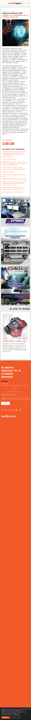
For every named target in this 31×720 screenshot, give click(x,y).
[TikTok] (9, 410)
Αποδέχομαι (5, 717)
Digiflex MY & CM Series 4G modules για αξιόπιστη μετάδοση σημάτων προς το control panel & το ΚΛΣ (14, 183)
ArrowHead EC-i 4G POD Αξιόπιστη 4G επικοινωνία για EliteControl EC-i (13, 188)
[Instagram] (13, 410)
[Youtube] (16, 410)
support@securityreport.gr (14, 391)
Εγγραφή (5, 403)
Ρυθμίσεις (14, 717)
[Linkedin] (6, 410)
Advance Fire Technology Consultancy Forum (13, 175)
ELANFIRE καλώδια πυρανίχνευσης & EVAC (14, 179)
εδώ (7, 134)
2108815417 (14, 388)
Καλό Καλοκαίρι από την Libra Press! (13, 192)
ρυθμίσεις (16, 714)
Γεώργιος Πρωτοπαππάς (9, 159)
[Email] (20, 410)
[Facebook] (2, 410)
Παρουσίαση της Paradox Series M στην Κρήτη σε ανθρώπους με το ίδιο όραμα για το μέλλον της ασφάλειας (14, 163)
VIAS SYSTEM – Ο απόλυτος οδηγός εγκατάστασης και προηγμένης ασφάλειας (14, 168)
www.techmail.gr (7, 140)
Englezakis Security (8, 172)
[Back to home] (15, 3)
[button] (29, 3)
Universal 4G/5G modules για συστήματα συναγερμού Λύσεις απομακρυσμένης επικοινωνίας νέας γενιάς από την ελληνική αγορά (14, 154)
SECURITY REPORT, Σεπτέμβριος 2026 (14, 341)
